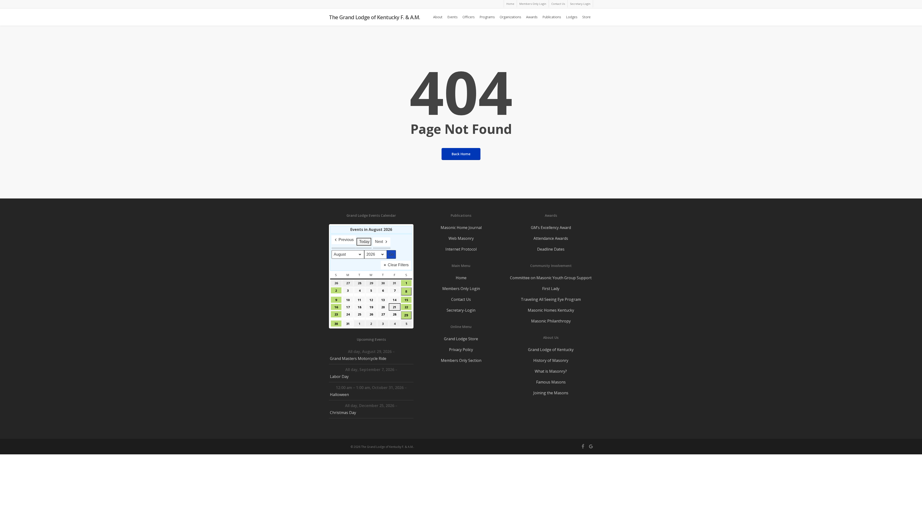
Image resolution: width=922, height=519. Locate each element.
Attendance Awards (551, 238)
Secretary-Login (461, 310)
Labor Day (339, 376)
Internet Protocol (461, 249)
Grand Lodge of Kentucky (551, 349)
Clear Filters (398, 265)
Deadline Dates (550, 249)
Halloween (339, 394)
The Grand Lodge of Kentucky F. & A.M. (374, 17)
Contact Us (461, 299)
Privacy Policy (461, 349)
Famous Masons (551, 382)
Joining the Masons (550, 392)
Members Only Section (461, 360)
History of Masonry (550, 360)
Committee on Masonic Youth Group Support (551, 277)
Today (364, 242)
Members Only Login (461, 288)
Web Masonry (461, 238)
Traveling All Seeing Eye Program (551, 299)
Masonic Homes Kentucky (551, 310)
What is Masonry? (551, 371)
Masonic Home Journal (461, 227)
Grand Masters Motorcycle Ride (358, 358)
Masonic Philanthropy (551, 321)
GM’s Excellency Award (551, 227)
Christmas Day (343, 412)
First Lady (550, 288)
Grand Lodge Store (461, 338)
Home (461, 277)
